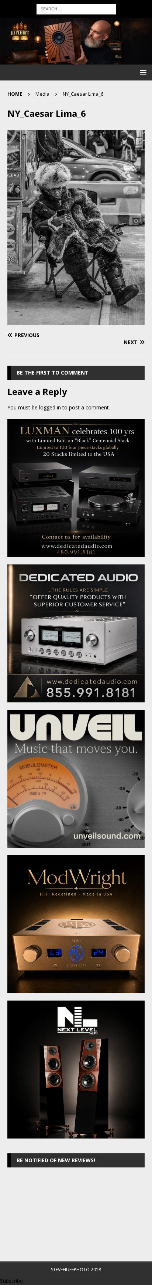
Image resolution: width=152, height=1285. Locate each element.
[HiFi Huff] (76, 60)
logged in (50, 407)
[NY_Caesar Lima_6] (76, 320)
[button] (142, 72)
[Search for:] (76, 8)
